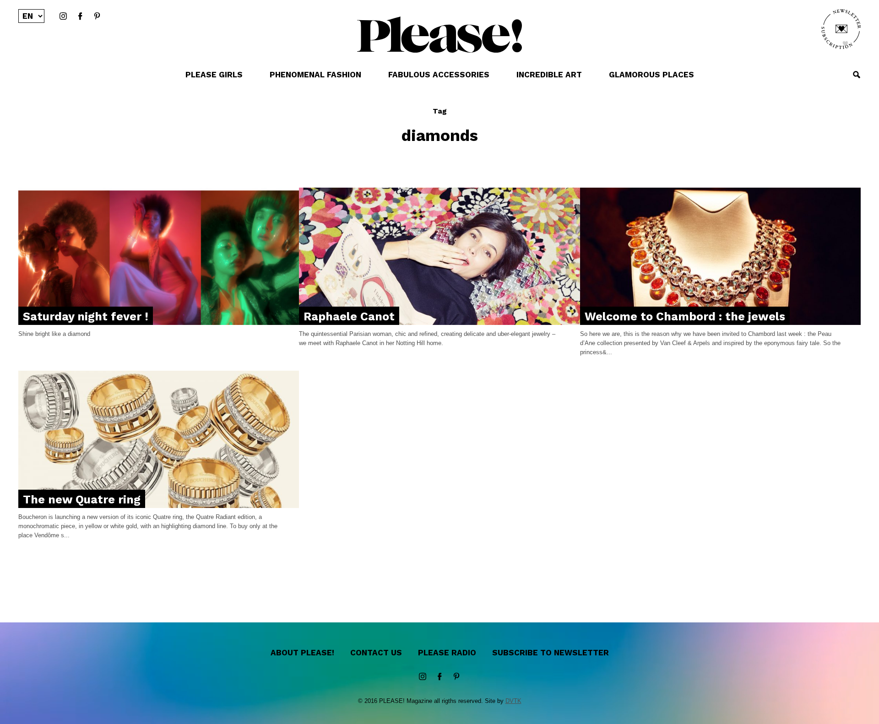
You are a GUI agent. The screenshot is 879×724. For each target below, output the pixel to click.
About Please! (302, 652)
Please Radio (447, 652)
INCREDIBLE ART (549, 74)
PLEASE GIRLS (214, 74)
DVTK (513, 700)
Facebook (80, 16)
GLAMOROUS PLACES (651, 74)
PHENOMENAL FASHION (315, 74)
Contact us (376, 652)
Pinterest (97, 16)
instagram (63, 16)
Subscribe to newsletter (550, 652)
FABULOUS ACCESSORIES (438, 74)
